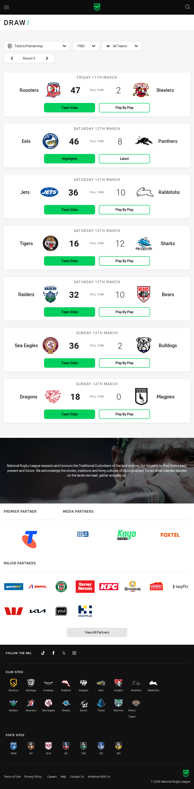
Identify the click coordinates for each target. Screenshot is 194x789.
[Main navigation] (6, 7)
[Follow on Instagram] (74, 653)
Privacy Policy (33, 776)
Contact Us (77, 776)
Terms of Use (12, 776)
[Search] (187, 7)
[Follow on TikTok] (43, 653)
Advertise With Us (99, 776)
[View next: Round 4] (49, 58)
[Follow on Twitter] (64, 653)
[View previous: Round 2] (9, 58)
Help (63, 776)
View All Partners (97, 632)
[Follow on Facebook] (53, 653)
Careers (52, 776)
